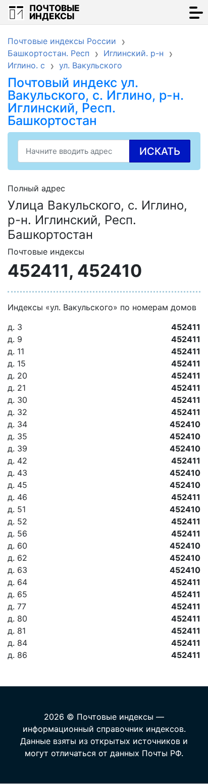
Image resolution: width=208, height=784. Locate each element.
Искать (159, 151)
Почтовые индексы (54, 12)
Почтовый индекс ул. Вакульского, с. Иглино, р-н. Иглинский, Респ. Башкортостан (96, 101)
